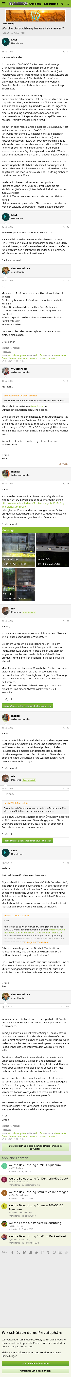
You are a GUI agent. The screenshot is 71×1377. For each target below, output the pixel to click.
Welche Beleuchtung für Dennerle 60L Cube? (38, 1178)
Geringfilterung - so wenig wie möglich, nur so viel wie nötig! (29, 358)
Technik (19, 1168)
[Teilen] (63, 52)
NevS (6, 32)
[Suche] (67, 4)
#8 (68, 788)
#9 (68, 862)
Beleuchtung (22, 1181)
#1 (68, 51)
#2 (68, 226)
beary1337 (13, 1212)
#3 (68, 280)
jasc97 (12, 1168)
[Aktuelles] (62, 4)
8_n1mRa (13, 1239)
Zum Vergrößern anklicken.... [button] (36, 942)
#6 (68, 620)
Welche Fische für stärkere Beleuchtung (35, 1223)
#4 (68, 381)
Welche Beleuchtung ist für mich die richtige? (38, 1192)
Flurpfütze (40, 355)
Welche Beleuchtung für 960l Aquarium (35, 1165)
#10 (67, 1006)
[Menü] (4, 3)
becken (12, 1181)
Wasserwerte (60, 355)
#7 (68, 727)
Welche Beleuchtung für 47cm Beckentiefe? (37, 1236)
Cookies (36, 1339)
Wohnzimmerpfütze (17, 355)
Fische (20, 1226)
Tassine (12, 1226)
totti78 (12, 1195)
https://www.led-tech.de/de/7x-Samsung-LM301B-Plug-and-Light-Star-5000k (34, 931)
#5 (68, 483)
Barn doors (36, 406)
